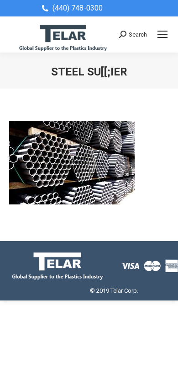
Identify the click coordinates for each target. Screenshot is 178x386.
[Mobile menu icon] (162, 34)
